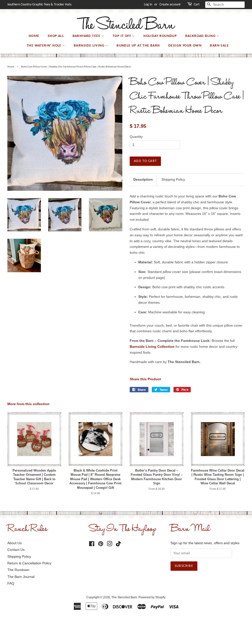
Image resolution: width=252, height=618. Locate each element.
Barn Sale (219, 46)
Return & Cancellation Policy (29, 563)
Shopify (160, 597)
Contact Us (16, 550)
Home (34, 36)
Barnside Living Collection (152, 347)
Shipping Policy (173, 179)
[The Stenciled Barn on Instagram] (109, 545)
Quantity (136, 137)
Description (143, 179)
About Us (14, 543)
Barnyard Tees (87, 36)
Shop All (56, 36)
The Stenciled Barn (124, 597)
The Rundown (18, 570)
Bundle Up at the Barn (138, 46)
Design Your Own (185, 46)
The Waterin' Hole (45, 46)
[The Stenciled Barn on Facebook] (91, 545)
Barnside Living (89, 46)
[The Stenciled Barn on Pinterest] (100, 545)
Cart (197, 4)
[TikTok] (120, 544)
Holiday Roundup (160, 36)
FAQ (10, 583)
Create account (170, 4)
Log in (148, 4)
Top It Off (122, 36)
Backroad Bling (201, 36)
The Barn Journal (20, 577)
